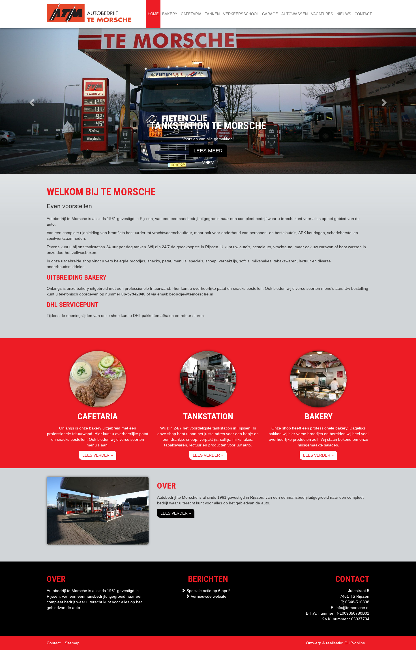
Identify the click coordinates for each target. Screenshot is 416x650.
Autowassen (294, 14)
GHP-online (354, 643)
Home (153, 14)
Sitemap (72, 643)
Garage (270, 14)
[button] (31, 101)
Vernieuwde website (208, 596)
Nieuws (343, 14)
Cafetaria (191, 14)
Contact (363, 14)
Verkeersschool (241, 14)
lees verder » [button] (97, 455)
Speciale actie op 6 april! (207, 590)
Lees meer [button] (208, 151)
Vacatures (322, 14)
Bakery (169, 14)
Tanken (212, 14)
